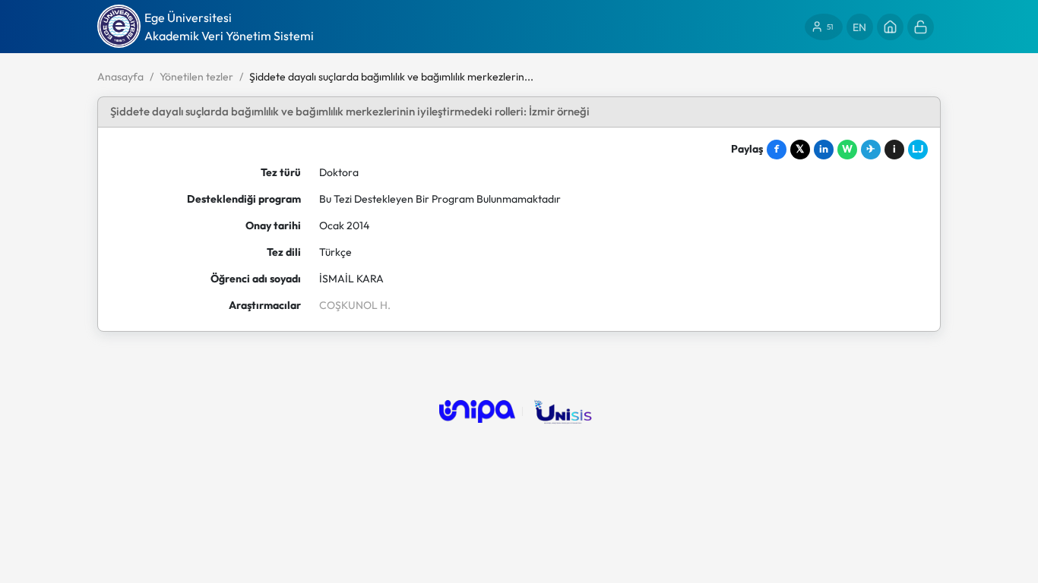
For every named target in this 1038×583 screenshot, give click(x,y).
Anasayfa (120, 77)
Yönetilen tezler (196, 77)
